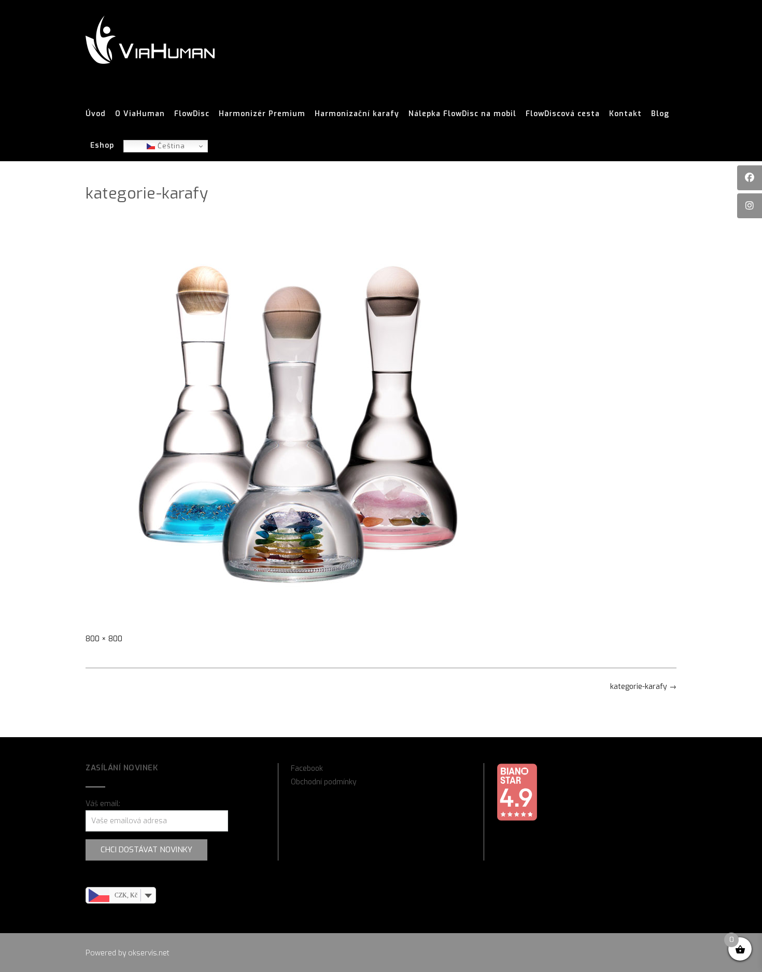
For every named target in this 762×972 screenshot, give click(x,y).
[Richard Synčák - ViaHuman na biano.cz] (517, 819)
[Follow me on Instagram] (749, 205)
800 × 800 (104, 639)
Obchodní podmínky (324, 782)
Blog (660, 114)
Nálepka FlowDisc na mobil (462, 114)
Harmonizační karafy (357, 114)
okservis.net (149, 953)
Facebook (307, 768)
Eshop (102, 145)
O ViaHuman (140, 114)
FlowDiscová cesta (563, 114)
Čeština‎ (170, 146)
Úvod (96, 114)
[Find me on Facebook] (749, 177)
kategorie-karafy (643, 687)
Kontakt (625, 114)
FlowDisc (191, 114)
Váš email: (103, 804)
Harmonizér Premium (262, 114)
